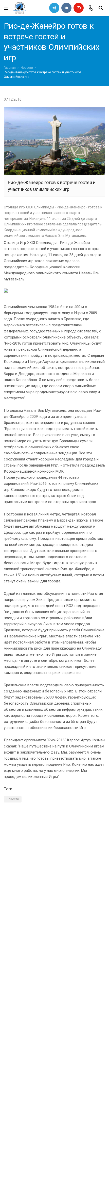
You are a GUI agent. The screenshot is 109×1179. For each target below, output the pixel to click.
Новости (27, 67)
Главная (10, 67)
